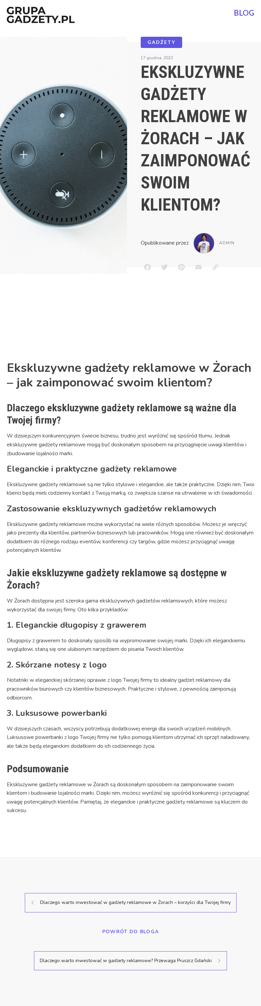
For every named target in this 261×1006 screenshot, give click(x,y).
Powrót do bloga (130, 931)
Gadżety (161, 42)
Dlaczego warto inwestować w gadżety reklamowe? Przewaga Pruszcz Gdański (126, 960)
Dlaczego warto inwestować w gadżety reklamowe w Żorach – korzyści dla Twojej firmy (135, 902)
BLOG (244, 12)
